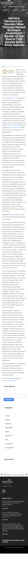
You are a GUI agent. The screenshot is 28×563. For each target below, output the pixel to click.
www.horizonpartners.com (10, 380)
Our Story (15, 10)
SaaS (6, 440)
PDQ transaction (15, 214)
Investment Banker (15, 127)
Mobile (7, 432)
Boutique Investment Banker (10, 125)
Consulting (8, 424)
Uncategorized (9, 448)
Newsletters (8, 436)
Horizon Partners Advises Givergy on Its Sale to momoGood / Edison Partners (13, 502)
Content (22, 6)
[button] (27, 13)
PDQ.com (15, 179)
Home (4, 6)
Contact (24, 10)
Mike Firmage (15, 98)
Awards (7, 416)
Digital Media (9, 428)
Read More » (5, 508)
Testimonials (5, 10)
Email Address (8, 393)
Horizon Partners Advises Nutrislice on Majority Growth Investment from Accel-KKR (11, 514)
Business (7, 420)
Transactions (13, 6)
